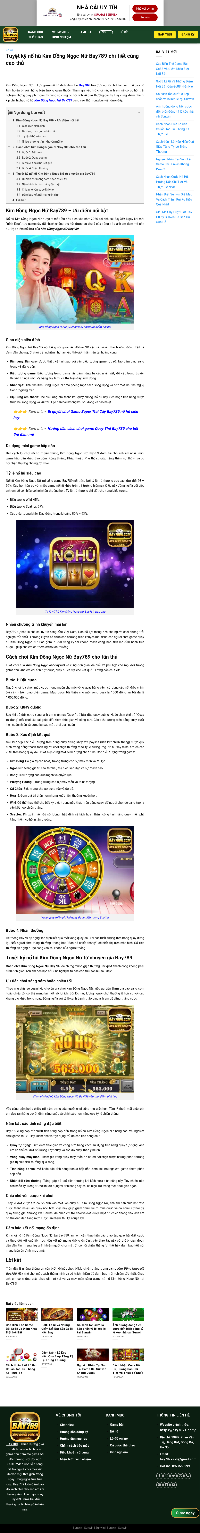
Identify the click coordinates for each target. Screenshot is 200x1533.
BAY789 (12, 1444)
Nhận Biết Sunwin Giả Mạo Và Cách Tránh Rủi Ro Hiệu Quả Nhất (174, 199)
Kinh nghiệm (61, 37)
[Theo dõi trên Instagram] (166, 1476)
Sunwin (145, 17)
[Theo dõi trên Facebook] (159, 1476)
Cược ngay (185, 1513)
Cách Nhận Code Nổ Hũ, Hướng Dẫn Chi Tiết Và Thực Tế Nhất (127, 1369)
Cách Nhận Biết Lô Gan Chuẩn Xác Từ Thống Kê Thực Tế (21, 1369)
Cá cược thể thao (122, 1445)
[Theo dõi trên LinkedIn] (166, 1485)
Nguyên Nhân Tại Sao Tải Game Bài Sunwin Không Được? (91, 1369)
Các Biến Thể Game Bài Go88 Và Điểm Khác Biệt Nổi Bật (22, 1328)
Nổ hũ (106, 32)
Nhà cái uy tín (145, 8)
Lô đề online (119, 1438)
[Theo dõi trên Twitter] (173, 1476)
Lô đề (124, 32)
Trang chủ (34, 32)
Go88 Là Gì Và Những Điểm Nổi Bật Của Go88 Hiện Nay (57, 1328)
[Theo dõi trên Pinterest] (159, 1485)
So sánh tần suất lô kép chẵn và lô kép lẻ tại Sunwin (91, 1328)
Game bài (85, 32)
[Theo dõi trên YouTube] (173, 1485)
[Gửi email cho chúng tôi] (180, 1476)
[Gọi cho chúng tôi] (187, 1476)
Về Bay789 (59, 32)
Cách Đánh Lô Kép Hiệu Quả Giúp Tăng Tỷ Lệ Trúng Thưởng (57, 1356)
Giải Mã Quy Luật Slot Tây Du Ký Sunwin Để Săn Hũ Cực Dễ (174, 217)
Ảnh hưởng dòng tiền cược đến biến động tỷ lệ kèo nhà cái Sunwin (127, 1328)
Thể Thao (35, 37)
